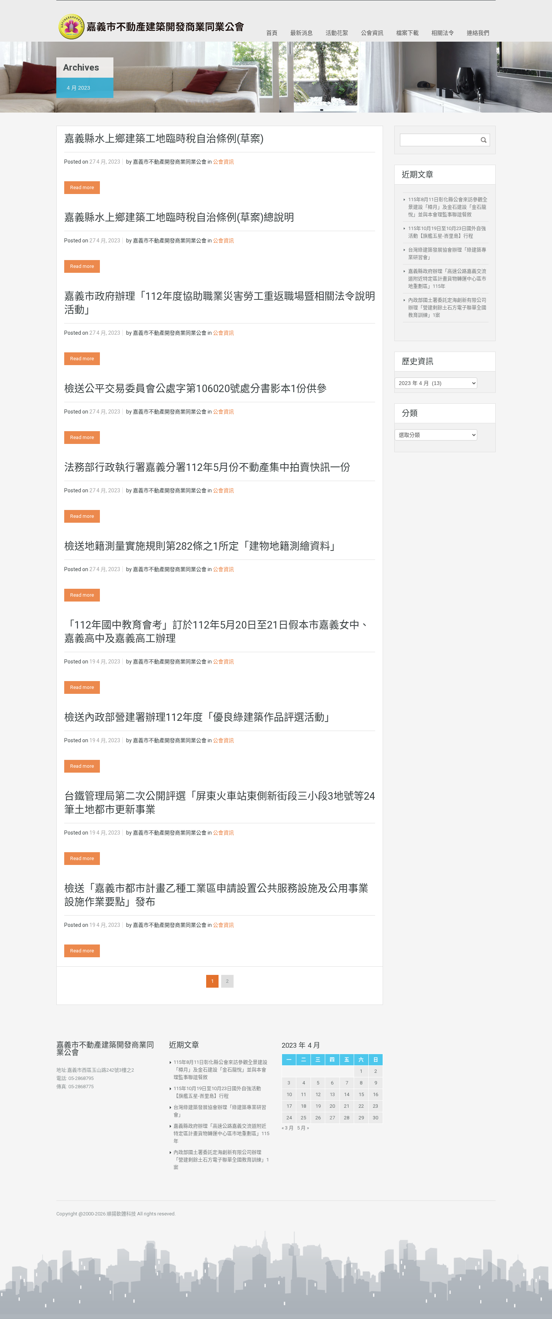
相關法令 (442, 32)
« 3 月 (288, 1128)
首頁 (272, 32)
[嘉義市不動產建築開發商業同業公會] (150, 27)
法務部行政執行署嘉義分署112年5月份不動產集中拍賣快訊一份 (207, 468)
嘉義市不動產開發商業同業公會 (170, 162)
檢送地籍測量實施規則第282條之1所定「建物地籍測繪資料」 (202, 546)
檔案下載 (407, 32)
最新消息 (301, 32)
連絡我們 (478, 32)
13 (332, 1094)
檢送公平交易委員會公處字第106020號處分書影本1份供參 (195, 389)
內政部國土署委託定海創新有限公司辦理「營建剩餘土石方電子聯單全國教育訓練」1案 (447, 307)
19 (318, 1106)
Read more (82, 187)
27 (332, 1117)
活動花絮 (337, 32)
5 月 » (303, 1128)
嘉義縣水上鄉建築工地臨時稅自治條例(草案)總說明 (179, 218)
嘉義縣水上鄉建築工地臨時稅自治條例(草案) (164, 139)
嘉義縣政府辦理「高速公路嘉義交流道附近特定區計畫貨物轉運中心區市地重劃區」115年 (447, 278)
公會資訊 (372, 32)
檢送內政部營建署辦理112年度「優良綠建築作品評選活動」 (199, 717)
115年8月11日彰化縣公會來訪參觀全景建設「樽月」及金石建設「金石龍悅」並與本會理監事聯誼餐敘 (447, 207)
